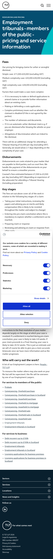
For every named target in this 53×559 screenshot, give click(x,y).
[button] (48, 5)
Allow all (26, 306)
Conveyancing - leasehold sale (18, 419)
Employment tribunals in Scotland (20, 427)
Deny (26, 322)
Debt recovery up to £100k (16, 439)
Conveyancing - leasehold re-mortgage (22, 407)
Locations (6, 491)
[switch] (46, 273)
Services (6, 485)
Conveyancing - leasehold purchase (20, 399)
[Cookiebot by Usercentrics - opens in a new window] (39, 234)
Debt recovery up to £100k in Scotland (22, 442)
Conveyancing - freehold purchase (20, 391)
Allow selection (26, 314)
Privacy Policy (30, 252)
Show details (39, 298)
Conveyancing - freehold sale (17, 411)
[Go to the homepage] (17, 525)
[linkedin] (4, 509)
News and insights (10, 497)
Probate (8, 387)
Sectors (5, 479)
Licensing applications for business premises (24, 454)
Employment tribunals (15, 423)
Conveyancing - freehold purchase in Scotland (25, 395)
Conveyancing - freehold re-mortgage (21, 403)
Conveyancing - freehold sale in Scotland (23, 415)
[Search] (42, 5)
